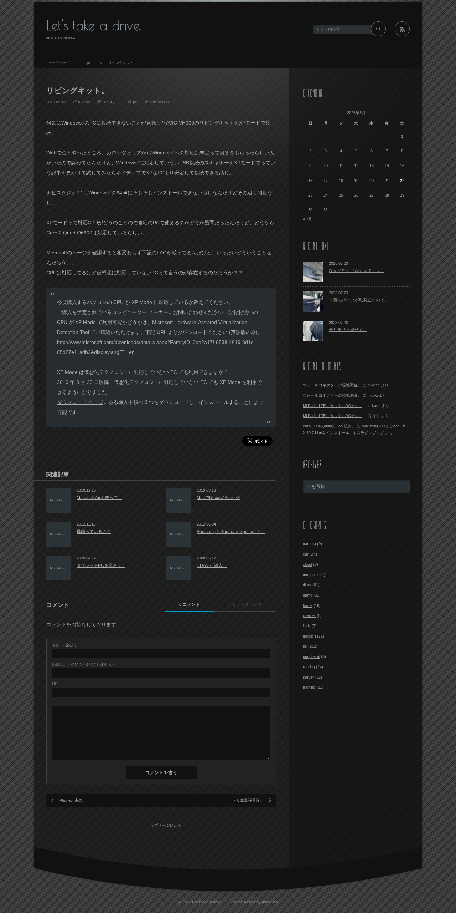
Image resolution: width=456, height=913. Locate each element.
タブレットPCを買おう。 (101, 565)
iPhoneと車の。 (72, 800)
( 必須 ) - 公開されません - (83, 664)
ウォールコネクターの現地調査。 (332, 385)
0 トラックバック (245, 604)
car (306, 554)
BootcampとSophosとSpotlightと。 (231, 531)
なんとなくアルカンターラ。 (356, 270)
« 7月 (307, 219)
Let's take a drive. (94, 25)
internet (309, 615)
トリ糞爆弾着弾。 (248, 800)
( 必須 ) (64, 645)
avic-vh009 (159, 102)
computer (311, 575)
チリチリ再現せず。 (348, 329)
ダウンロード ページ (80, 402)
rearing (309, 667)
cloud (307, 564)
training (309, 687)
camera (309, 544)
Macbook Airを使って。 (99, 497)
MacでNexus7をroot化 (218, 497)
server (308, 677)
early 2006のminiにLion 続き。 (329, 426)
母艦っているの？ (94, 531)
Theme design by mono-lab (254, 902)
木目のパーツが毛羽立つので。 (359, 300)
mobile (308, 636)
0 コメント (189, 604)
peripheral (311, 656)
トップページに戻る (164, 825)
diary (307, 585)
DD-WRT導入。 (212, 565)
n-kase (84, 102)
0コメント (111, 102)
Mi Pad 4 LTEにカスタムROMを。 (332, 406)
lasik (307, 626)
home (307, 605)
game (307, 595)
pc (135, 102)
